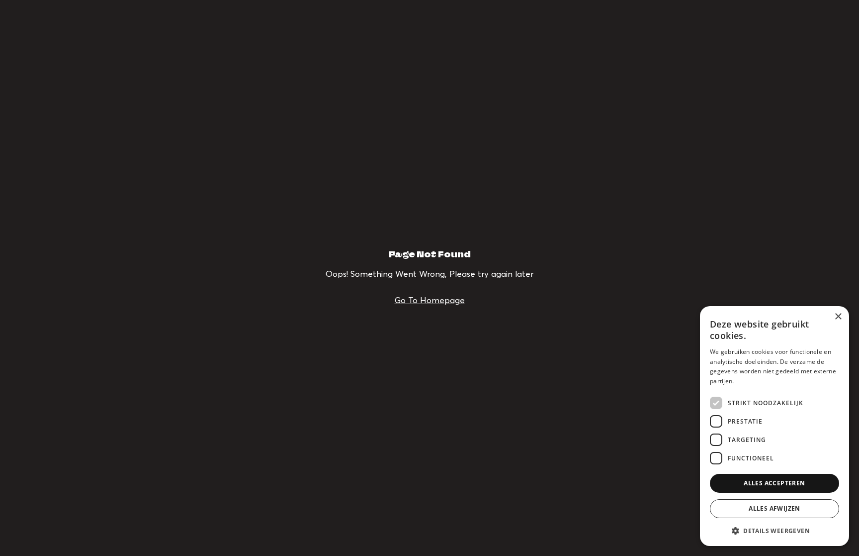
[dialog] (774, 426)
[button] (774, 530)
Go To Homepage (430, 300)
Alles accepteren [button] (774, 483)
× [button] (838, 317)
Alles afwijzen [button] (774, 508)
